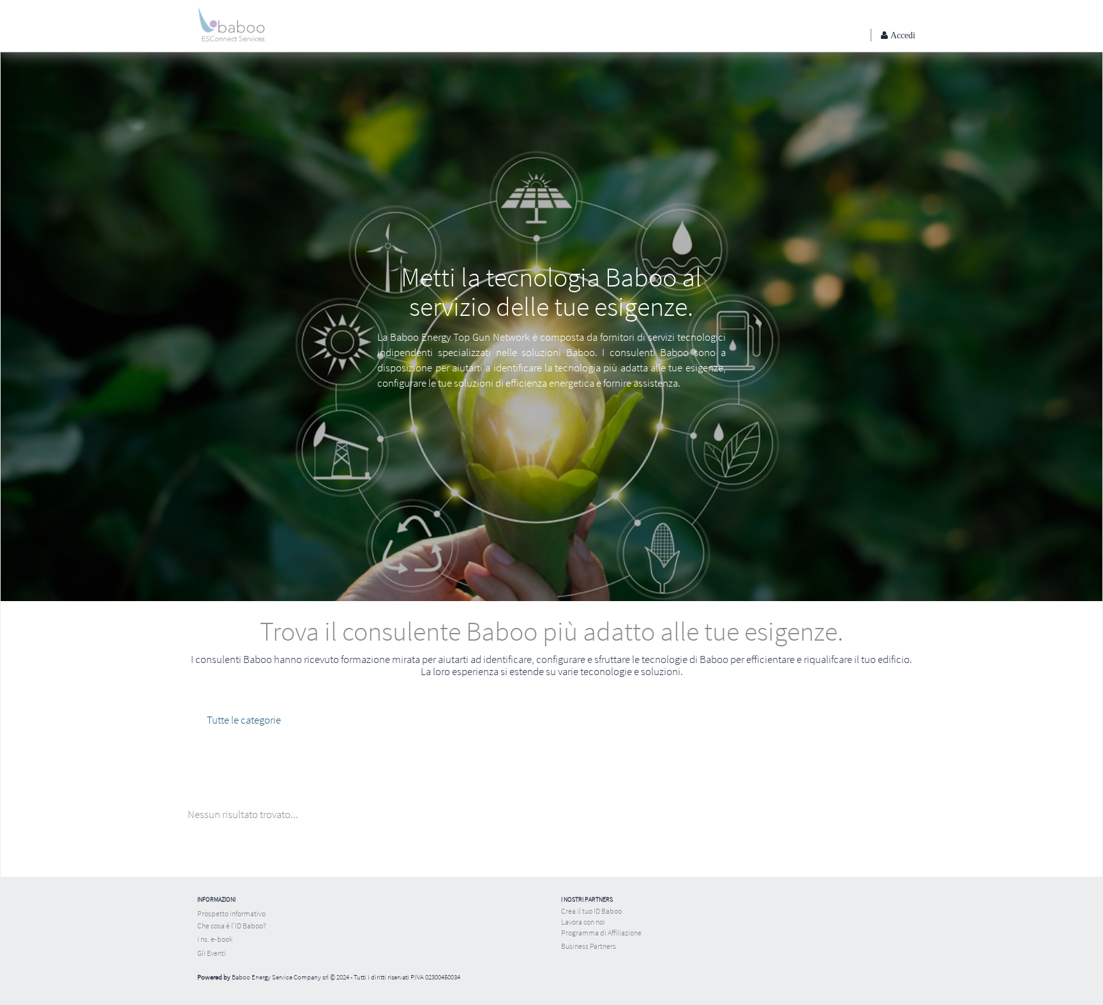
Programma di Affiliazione (601, 932)
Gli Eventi (211, 953)
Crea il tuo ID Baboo (591, 911)
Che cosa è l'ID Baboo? (231, 925)
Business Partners (588, 946)
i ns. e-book (215, 939)
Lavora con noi (583, 922)
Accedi (901, 35)
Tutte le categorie (244, 720)
